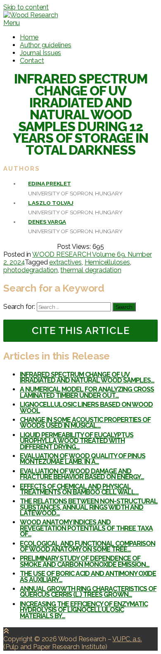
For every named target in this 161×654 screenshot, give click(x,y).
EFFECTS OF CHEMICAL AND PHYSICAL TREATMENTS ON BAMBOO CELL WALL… (79, 489)
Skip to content (26, 7)
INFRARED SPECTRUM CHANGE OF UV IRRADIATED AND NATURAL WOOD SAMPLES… (87, 377)
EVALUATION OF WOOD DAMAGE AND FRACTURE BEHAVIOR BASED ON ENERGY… (82, 474)
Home (29, 37)
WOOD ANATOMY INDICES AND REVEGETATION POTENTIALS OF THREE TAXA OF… (86, 528)
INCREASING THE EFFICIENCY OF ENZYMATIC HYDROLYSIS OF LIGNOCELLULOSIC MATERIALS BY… (84, 610)
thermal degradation (90, 270)
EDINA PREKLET (49, 183)
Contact (32, 61)
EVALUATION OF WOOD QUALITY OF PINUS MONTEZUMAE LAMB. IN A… (82, 459)
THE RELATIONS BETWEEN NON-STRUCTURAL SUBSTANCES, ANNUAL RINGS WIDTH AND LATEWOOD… (89, 507)
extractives (65, 262)
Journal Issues (40, 53)
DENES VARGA (47, 221)
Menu (11, 23)
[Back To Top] (6, 631)
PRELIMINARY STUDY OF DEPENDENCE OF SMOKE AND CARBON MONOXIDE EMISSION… (84, 561)
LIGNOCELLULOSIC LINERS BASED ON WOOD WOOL (86, 407)
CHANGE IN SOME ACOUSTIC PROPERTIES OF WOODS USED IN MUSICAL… (85, 422)
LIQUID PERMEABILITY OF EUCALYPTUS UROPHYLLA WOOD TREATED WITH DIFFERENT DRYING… (76, 441)
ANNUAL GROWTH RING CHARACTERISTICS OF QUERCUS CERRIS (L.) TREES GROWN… (88, 591)
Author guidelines (45, 45)
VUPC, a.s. (127, 639)
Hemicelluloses (107, 262)
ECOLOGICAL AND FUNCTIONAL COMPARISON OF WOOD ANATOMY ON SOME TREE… (87, 546)
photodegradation (30, 270)
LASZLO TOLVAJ (50, 202)
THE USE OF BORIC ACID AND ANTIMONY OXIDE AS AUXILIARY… (88, 576)
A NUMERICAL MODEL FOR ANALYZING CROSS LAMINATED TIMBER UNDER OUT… (87, 392)
